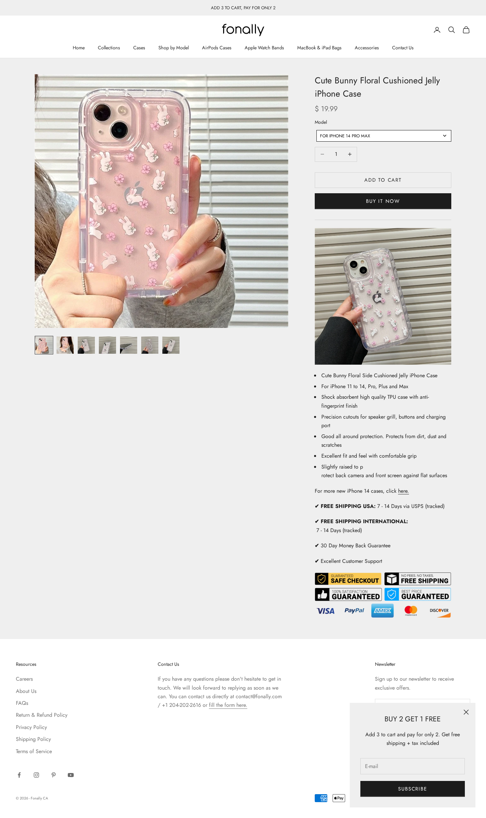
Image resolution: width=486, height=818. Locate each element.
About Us (26, 691)
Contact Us (403, 48)
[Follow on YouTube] (70, 775)
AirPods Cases (216, 48)
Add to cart (383, 180)
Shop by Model (173, 48)
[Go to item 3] (86, 345)
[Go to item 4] (107, 345)
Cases (139, 48)
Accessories (367, 48)
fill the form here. (228, 705)
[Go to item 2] (65, 345)
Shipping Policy (33, 739)
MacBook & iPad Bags (319, 48)
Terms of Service (34, 751)
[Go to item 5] (128, 345)
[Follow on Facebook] (19, 775)
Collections (109, 48)
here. (403, 491)
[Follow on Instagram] (36, 775)
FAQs (22, 703)
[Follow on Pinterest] (53, 775)
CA (45, 798)
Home (79, 48)
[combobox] (383, 136)
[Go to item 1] (44, 345)
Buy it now (383, 201)
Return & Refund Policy (41, 715)
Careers (24, 679)
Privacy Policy (31, 727)
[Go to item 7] (171, 345)
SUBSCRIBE (412, 789)
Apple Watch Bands (264, 48)
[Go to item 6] (150, 345)
